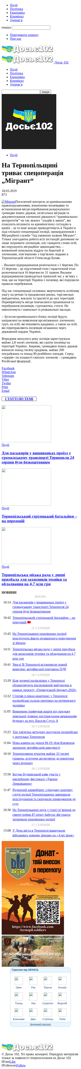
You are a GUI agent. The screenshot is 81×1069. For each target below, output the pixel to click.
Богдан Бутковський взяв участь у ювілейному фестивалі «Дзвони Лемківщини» (36, 778)
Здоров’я (16, 20)
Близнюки (19, 1019)
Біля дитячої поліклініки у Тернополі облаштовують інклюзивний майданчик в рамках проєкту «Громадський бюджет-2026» (44, 685)
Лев (33, 1003)
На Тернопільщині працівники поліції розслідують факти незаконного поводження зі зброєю (44, 638)
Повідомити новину (24, 35)
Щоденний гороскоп (40, 1024)
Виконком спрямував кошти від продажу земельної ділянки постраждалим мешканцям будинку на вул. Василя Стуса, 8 (44, 716)
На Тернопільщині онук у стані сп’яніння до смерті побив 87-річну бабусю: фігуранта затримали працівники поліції (43, 814)
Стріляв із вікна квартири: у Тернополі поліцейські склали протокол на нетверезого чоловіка (44, 700)
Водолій (62, 1003)
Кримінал (17, 16)
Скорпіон (47, 1003)
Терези (48, 987)
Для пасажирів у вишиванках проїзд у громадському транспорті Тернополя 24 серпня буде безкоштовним (38, 457)
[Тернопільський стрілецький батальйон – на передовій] (26, 504)
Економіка (17, 12)
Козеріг (62, 987)
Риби (62, 1019)
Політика (16, 9)
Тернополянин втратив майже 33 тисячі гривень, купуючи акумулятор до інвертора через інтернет (43, 758)
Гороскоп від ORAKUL (25, 969)
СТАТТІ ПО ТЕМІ (19, 399)
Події (13, 5)
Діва (33, 1019)
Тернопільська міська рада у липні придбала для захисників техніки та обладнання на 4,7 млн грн (34, 579)
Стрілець (47, 1019)
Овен (19, 987)
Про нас (15, 38)
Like (13, 1061)
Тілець (19, 1003)
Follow (21, 1065)
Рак (33, 987)
